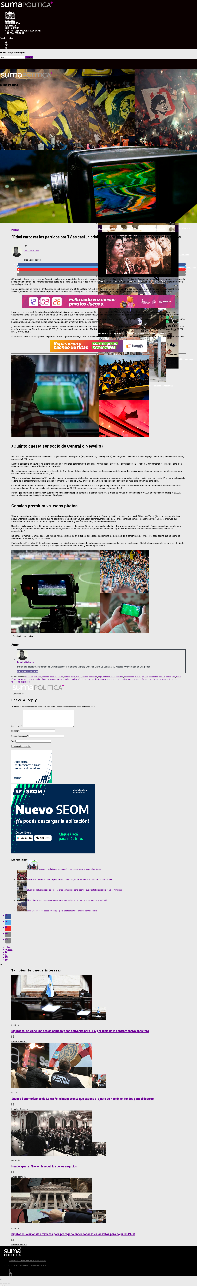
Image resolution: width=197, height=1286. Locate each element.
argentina (29, 676)
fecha (168, 676)
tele (175, 679)
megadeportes (56, 679)
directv (138, 676)
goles (31, 679)
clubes (78, 676)
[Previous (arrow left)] (1, 1285)
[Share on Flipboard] (101, 928)
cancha (60, 676)
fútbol (178, 676)
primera (131, 679)
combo (85, 676)
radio (147, 679)
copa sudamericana (106, 676)
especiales (153, 676)
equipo (145, 676)
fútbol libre (15, 679)
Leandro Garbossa (31, 250)
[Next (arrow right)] (4, 1285)
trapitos (24, 681)
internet (45, 679)
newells (66, 679)
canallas (53, 676)
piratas (103, 679)
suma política (167, 679)
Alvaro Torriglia (18, 1176)
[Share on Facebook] (101, 916)
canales (45, 676)
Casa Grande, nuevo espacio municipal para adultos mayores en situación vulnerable (62, 910)
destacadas (129, 676)
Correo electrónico (19, 735)
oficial (80, 679)
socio (152, 679)
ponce (109, 679)
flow (173, 676)
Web (13, 741)
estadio (162, 676)
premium (123, 679)
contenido (93, 676)
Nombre (15, 730)
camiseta (37, 676)
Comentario (16, 726)
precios (116, 679)
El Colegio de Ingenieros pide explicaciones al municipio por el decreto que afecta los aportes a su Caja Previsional (74, 889)
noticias (73, 679)
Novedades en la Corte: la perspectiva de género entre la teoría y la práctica (69, 869)
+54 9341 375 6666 (14, 33)
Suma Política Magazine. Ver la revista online (27, 1260)
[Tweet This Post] (101, 922)
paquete (87, 679)
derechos (119, 676)
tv (29, 681)
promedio (140, 679)
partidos (95, 679)
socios (158, 679)
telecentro (15, 681)
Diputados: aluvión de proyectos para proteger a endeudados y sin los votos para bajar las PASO (67, 900)
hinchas (38, 679)
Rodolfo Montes (19, 1041)
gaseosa (25, 679)
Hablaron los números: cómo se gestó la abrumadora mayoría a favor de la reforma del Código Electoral (69, 879)
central (67, 676)
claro (73, 676)
